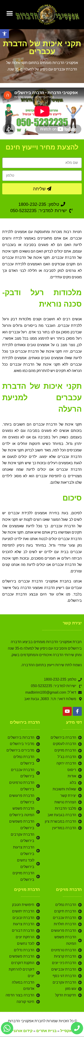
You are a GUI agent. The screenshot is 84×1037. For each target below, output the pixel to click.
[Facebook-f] (77, 711)
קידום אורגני (22, 1031)
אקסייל (66, 1031)
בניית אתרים (46, 1031)
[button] (4, 33)
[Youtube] (67, 711)
